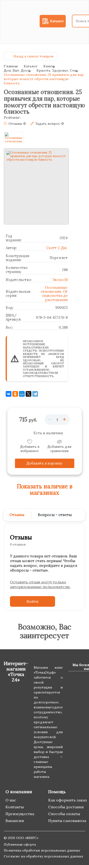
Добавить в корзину (44, 463)
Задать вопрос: (49, 124)
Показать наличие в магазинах (44, 489)
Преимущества (19, 813)
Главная (11, 66)
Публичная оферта (20, 844)
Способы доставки (66, 807)
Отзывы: (17, 124)
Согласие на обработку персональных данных (43, 856)
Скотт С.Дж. (57, 247)
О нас (10, 800)
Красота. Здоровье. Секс (57, 70)
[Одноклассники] (15, 394)
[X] (28, 394)
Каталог (30, 66)
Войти (32, 601)
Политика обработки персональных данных (42, 850)
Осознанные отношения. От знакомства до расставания (54, 293)
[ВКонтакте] (8, 394)
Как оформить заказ (67, 800)
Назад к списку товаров (33, 56)
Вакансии (14, 820)
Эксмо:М (60, 279)
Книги (49, 66)
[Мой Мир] (22, 394)
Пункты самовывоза (67, 820)
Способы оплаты (64, 813)
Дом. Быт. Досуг (17, 70)
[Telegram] (35, 394)
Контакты (14, 807)
